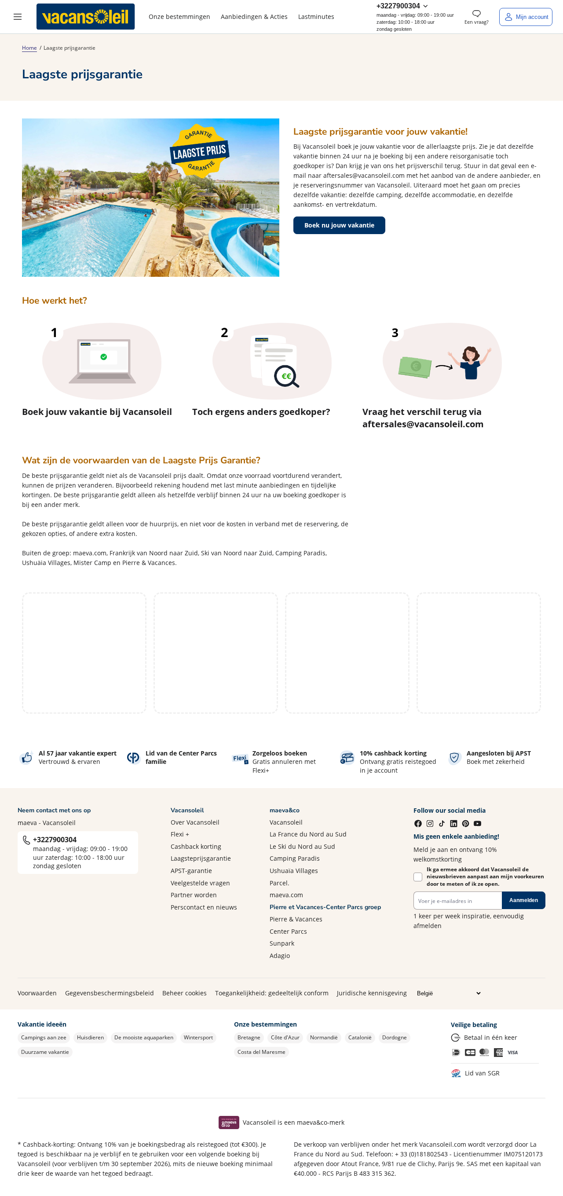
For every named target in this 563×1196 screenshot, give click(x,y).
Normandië (324, 1037)
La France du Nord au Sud (308, 834)
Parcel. (279, 883)
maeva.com (286, 895)
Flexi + (180, 834)
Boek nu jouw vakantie (339, 225)
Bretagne (249, 1037)
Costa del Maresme (261, 1052)
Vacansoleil (286, 822)
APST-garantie (191, 870)
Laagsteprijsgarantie (201, 858)
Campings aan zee (43, 1037)
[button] (18, 17)
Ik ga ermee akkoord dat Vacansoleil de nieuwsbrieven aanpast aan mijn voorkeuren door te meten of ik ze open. (485, 877)
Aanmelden (523, 900)
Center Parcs (288, 931)
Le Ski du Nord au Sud (302, 846)
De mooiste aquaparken (143, 1037)
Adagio (280, 955)
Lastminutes (316, 16)
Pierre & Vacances (296, 919)
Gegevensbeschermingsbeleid (109, 993)
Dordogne (394, 1037)
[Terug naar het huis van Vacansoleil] (85, 17)
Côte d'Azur (285, 1037)
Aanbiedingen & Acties (254, 16)
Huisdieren (90, 1037)
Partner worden (194, 895)
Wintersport (198, 1037)
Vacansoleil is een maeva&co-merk (293, 1122)
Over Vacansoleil (195, 822)
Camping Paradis (295, 858)
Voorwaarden (37, 993)
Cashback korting (196, 846)
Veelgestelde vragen (200, 883)
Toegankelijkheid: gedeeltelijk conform (272, 993)
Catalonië (360, 1037)
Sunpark (282, 943)
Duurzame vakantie (45, 1052)
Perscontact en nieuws (204, 907)
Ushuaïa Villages (294, 870)
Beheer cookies (184, 993)
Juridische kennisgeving (372, 993)
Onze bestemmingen (179, 16)
